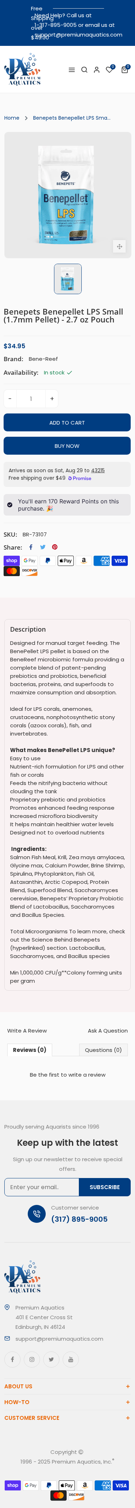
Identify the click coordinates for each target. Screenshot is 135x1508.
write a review (86, 1074)
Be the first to (67, 1074)
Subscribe (105, 1187)
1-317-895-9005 (56, 25)
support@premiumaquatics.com (78, 34)
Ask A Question (108, 1030)
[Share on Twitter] (43, 547)
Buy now (67, 446)
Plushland (77, 1471)
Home (11, 117)
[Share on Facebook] (31, 547)
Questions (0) (103, 1050)
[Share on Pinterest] (54, 547)
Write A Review (27, 1030)
